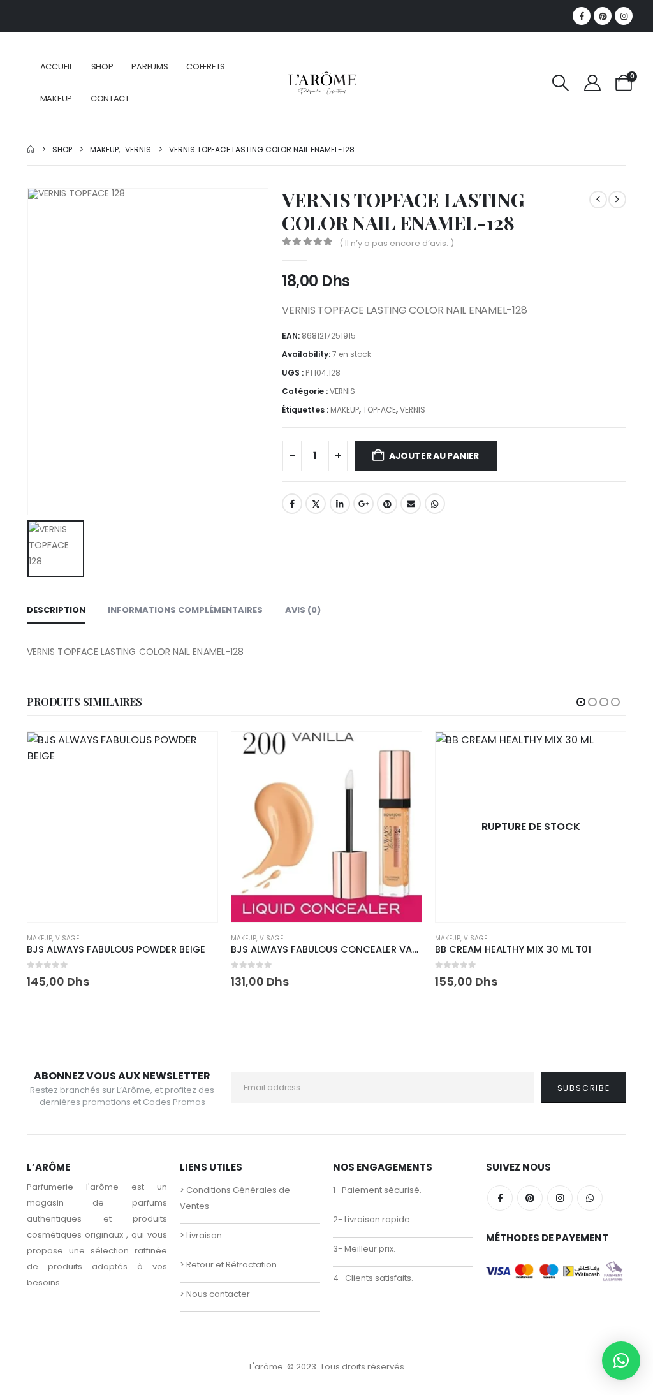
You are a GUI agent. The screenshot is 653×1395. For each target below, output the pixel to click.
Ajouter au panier (434, 455)
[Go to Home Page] (30, 149)
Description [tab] (56, 610)
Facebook (292, 503)
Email (410, 503)
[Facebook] (582, 16)
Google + (363, 503)
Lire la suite (604, 752)
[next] (617, 199)
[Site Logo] (321, 82)
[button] (561, 83)
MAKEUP (56, 98)
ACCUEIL (56, 67)
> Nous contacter (215, 1294)
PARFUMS (149, 67)
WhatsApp (435, 503)
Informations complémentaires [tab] (185, 610)
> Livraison (201, 1235)
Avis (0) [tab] (303, 610)
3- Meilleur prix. (364, 1249)
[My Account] (592, 83)
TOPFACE (379, 409)
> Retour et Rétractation (228, 1265)
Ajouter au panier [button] (196, 752)
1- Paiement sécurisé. (377, 1190)
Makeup (39, 938)
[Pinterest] (603, 16)
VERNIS (342, 391)
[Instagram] (624, 16)
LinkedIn (340, 503)
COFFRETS (205, 67)
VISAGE (67, 938)
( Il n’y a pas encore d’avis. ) (396, 243)
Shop (102, 67)
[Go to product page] (122, 827)
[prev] (598, 199)
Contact (110, 98)
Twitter (315, 503)
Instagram (560, 1198)
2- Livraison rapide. (372, 1219)
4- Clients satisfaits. (373, 1278)
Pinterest (387, 503)
